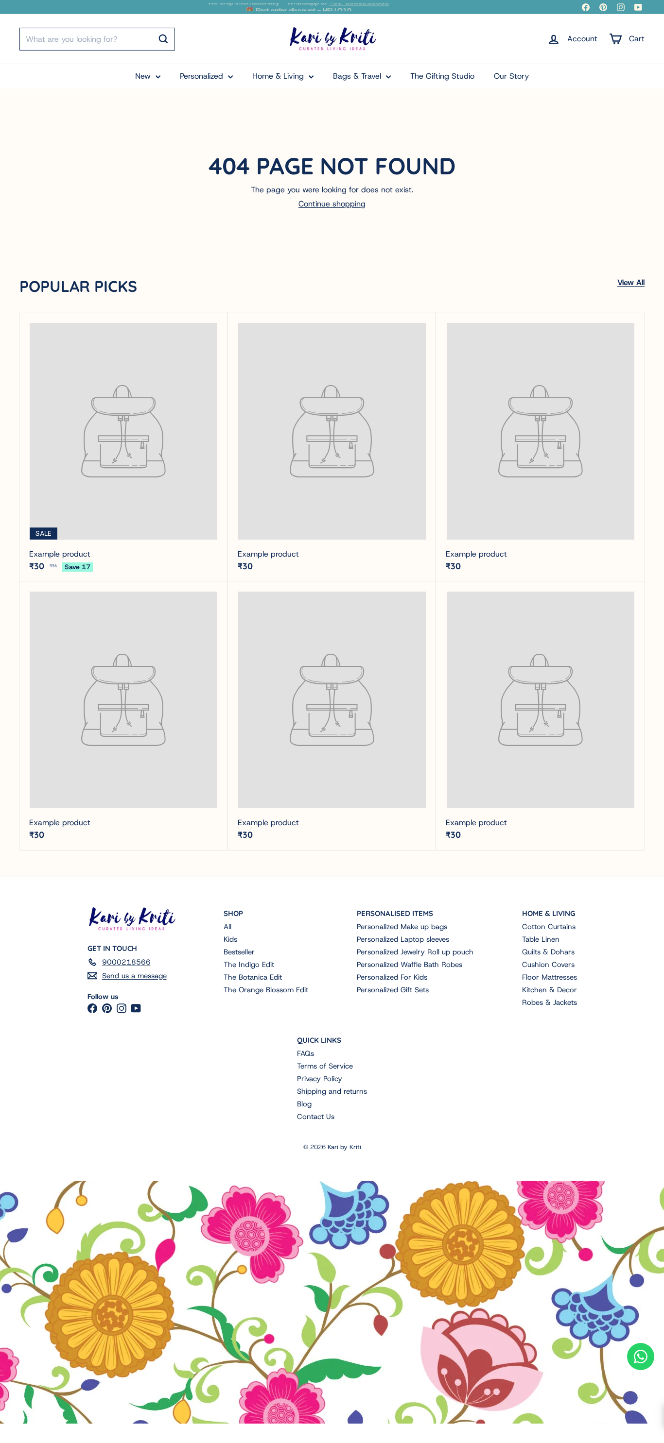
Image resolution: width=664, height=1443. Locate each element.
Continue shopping (332, 204)
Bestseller (239, 952)
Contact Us (315, 1116)
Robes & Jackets (549, 1002)
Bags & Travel (358, 76)
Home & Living (279, 76)
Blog (304, 1104)
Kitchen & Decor (549, 990)
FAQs (305, 1053)
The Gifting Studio (442, 76)
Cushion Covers (548, 964)
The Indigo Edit (249, 964)
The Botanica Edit (253, 977)
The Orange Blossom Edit (266, 990)
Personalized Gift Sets (393, 990)
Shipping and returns (332, 1091)
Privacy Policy (319, 1079)
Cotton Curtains (549, 927)
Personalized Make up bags (402, 927)
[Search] (163, 39)
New (144, 76)
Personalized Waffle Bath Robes (409, 964)
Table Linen (540, 939)
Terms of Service (325, 1066)
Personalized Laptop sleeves (403, 939)
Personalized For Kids (392, 977)
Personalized (203, 76)
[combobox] (97, 39)
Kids (230, 939)
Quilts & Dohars (548, 952)
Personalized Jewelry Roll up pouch (415, 952)
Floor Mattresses (549, 977)
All (227, 927)
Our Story (511, 76)
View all (631, 282)
